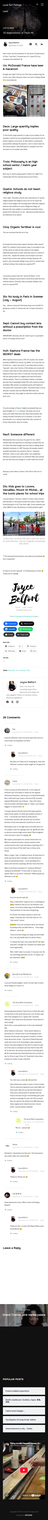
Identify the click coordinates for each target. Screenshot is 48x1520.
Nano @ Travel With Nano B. (22, 974)
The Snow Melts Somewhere (22, 1003)
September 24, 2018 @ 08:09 (34, 1122)
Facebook (28, 616)
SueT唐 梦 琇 (17, 1194)
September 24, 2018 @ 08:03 (28, 1171)
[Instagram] (17, 702)
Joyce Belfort (13, 43)
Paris (28, 670)
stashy (15, 781)
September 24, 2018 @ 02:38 (23, 1147)
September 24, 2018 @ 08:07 (28, 1074)
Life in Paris (8, 28)
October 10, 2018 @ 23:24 (27, 892)
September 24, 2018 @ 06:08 (23, 1005)
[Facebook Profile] (7, 702)
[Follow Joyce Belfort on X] (12, 702)
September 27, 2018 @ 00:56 (23, 784)
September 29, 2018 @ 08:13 (23, 732)
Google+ (35, 616)
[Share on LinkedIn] (42, 44)
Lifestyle (23, 670)
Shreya (15, 1145)
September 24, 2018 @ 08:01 (28, 1220)
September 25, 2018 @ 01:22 (23, 977)
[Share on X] (36, 44)
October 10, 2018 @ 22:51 (27, 756)
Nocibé (17, 411)
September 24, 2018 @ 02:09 (23, 1197)
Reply (37, 732)
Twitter (12, 616)
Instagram (19, 616)
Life (17, 670)
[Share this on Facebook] (30, 44)
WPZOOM (28, 1515)
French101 (11, 670)
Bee (14, 729)
